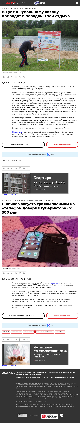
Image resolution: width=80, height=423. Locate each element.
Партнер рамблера (34, 415)
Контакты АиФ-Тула (35, 374)
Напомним (17, 132)
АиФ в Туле (15, 268)
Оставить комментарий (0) (62, 144)
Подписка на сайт (22, 374)
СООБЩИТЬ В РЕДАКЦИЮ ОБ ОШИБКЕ (62, 377)
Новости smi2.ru (9, 194)
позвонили (55, 283)
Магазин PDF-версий (39, 372)
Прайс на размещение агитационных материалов (32, 377)
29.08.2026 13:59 (7, 200)
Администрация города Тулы (11, 72)
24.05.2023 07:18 (7, 8)
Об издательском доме (23, 372)
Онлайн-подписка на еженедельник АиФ (61, 372)
